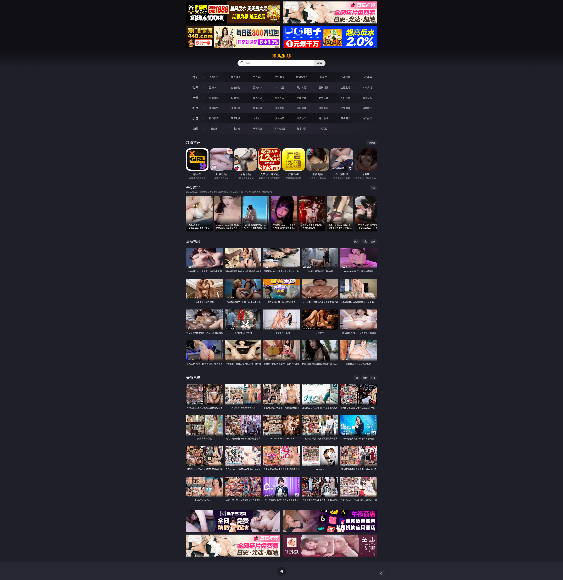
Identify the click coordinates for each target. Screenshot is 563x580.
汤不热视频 (279, 128)
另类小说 (323, 118)
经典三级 (323, 97)
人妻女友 (257, 118)
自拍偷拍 (235, 87)
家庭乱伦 (235, 118)
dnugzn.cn (281, 56)
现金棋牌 (345, 77)
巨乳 (365, 241)
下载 (373, 187)
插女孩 (213, 128)
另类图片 (367, 108)
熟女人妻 (301, 87)
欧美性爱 (279, 97)
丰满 (356, 377)
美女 (356, 241)
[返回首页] (381, 573)
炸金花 (323, 77)
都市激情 (214, 118)
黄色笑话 (345, 118)
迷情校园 (301, 118)
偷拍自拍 (235, 97)
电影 (195, 98)
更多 (373, 241)
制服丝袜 (301, 97)
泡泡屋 (323, 128)
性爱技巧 (367, 118)
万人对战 (257, 77)
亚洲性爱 (214, 97)
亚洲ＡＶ (214, 87)
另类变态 (367, 97)
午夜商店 (235, 128)
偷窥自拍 (214, 108)
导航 (195, 128)
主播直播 (345, 87)
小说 (195, 118)
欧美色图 (257, 108)
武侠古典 (279, 118)
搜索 (319, 63)
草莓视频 (257, 128)
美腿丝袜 (301, 108)
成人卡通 (257, 97)
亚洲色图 (235, 108)
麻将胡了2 (301, 77)
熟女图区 (345, 108)
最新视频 (193, 241)
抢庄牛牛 (367, 77)
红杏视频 (301, 128)
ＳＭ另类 (367, 87)
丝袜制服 (323, 87)
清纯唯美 (323, 108)
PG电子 (214, 77)
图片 (195, 108)
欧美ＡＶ (257, 87)
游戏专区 (279, 77)
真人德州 (235, 77)
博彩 (195, 77)
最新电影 (193, 377)
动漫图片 (279, 108)
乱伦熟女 (345, 97)
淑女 (365, 377)
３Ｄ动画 (279, 87)
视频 (195, 87)
